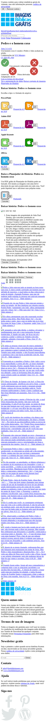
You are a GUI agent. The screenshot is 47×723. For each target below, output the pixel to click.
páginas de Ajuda (27, 683)
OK (3, 9)
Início (3, 31)
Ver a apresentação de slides (12, 81)
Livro (3, 38)
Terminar (29, 277)
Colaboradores (24, 31)
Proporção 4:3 (19, 109)
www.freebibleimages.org (13, 671)
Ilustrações (14, 31)
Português (17, 199)
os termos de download (12, 79)
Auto (3, 283)
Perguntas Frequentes (22, 634)
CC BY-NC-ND (7, 58)
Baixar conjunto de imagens (35, 81)
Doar (9, 33)
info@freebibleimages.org (13, 668)
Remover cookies (13, 9)
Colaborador (26, 38)
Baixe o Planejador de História (13, 277)
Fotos (8, 31)
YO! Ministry (20, 55)
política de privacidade (15, 651)
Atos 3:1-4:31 (6, 49)
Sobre (5, 33)
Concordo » (14, 262)
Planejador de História (10, 83)
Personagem (15, 38)
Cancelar (5, 169)
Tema (8, 38)
